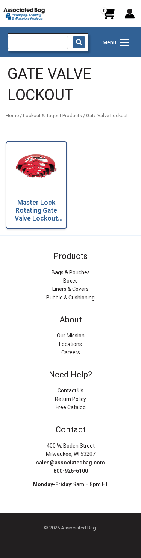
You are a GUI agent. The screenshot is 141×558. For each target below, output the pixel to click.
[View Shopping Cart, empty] (108, 16)
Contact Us (70, 390)
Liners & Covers (70, 289)
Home (12, 115)
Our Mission (71, 336)
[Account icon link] (129, 13)
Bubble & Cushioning (70, 298)
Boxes (70, 281)
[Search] (79, 42)
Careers (70, 352)
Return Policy (70, 399)
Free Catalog (71, 407)
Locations (70, 344)
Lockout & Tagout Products (52, 115)
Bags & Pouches (71, 272)
